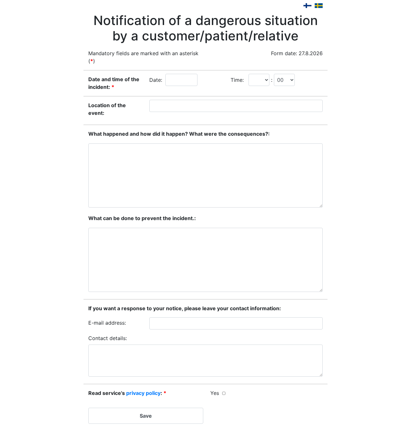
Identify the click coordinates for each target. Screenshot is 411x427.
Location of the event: (107, 109)
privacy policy (143, 393)
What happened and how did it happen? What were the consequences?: (179, 134)
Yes (214, 393)
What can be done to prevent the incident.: (142, 218)
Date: (155, 80)
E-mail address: (107, 323)
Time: (237, 80)
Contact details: (107, 338)
